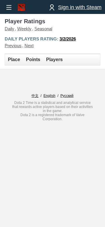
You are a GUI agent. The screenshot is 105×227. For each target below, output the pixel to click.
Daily (9, 28)
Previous (13, 45)
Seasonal (43, 28)
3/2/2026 (68, 38)
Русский (67, 96)
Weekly (24, 28)
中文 (35, 96)
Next (29, 45)
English (49, 96)
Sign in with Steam (80, 7)
